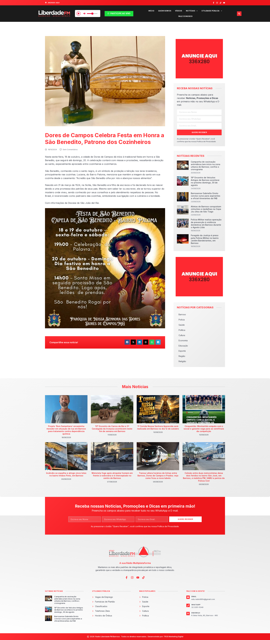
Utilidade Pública (210, 11)
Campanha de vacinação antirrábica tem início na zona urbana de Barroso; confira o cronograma (205, 166)
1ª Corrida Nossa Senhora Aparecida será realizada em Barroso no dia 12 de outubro (158, 427)
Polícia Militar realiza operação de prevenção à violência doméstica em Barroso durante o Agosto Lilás (206, 223)
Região (182, 356)
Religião (182, 361)
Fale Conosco (185, 16)
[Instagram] (217, 3)
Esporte (182, 351)
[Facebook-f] (213, 3)
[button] (239, 13)
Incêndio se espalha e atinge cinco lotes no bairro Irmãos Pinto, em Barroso (66, 474)
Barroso (182, 314)
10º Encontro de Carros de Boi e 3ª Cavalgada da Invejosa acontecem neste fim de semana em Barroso (112, 428)
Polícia (182, 319)
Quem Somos (164, 11)
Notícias (190, 11)
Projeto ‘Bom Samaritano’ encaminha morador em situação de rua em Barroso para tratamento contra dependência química (66, 430)
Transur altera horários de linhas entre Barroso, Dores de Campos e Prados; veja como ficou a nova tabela (158, 475)
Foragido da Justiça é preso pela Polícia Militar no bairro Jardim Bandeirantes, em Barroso (205, 239)
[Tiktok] (220, 3)
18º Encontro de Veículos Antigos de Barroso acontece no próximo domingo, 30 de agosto (205, 181)
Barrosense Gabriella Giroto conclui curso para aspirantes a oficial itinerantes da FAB (205, 196)
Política (182, 330)
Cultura (182, 335)
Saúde (182, 325)
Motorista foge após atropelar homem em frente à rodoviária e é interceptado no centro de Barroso (112, 475)
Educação (183, 345)
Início (151, 11)
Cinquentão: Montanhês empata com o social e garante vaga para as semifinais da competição (204, 428)
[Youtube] (224, 3)
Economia (183, 340)
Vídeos (178, 11)
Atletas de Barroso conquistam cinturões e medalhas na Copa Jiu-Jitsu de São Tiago (206, 209)
